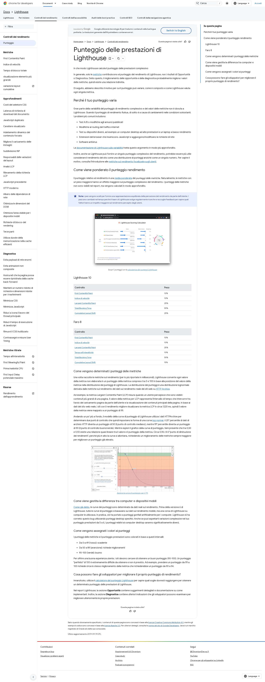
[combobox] (208, 3)
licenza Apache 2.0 (112, 625)
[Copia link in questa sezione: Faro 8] (84, 322)
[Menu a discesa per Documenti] (56, 3)
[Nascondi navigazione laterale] (33, 677)
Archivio (118, 660)
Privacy (52, 676)
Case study (67, 3)
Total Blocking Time (83, 308)
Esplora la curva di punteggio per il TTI (132, 493)
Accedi (258, 3)
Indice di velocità (82, 298)
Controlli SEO (126, 18)
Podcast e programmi (124, 665)
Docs (6, 12)
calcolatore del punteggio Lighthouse (114, 580)
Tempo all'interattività (84, 352)
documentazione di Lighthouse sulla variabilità (100, 147)
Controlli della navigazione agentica (154, 18)
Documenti (48, 3)
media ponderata (123, 178)
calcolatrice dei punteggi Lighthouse (142, 270)
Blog (80, 3)
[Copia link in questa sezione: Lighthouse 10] (94, 278)
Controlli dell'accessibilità (74, 18)
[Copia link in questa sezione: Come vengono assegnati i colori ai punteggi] (132, 531)
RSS (192, 665)
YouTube (194, 656)
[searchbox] (18, 26)
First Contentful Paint (84, 293)
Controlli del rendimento (45, 18)
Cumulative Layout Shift (85, 313)
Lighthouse (21, 12)
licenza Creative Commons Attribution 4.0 (166, 622)
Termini (43, 676)
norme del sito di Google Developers (163, 625)
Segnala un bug (47, 651)
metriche (97, 74)
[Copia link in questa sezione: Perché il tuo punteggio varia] (119, 100)
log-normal (157, 420)
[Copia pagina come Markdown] (118, 58)
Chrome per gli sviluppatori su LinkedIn (207, 660)
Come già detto (81, 507)
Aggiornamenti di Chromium (128, 651)
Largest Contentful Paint (85, 303)
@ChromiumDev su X (199, 651)
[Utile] (185, 42)
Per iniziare (24, 18)
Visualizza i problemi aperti (52, 656)
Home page (78, 41)
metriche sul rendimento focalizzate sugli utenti (132, 161)
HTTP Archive (163, 389)
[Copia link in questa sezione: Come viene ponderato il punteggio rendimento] (148, 170)
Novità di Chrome (95, 3)
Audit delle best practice (103, 18)
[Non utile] (189, 42)
